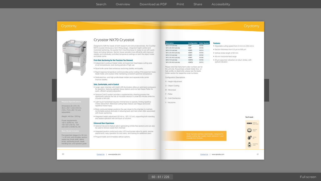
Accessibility (221, 4)
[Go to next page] (177, 177)
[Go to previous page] (144, 177)
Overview (123, 4)
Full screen (308, 177)
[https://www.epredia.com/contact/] (100, 154)
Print (180, 4)
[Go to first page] (136, 177)
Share (198, 4)
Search (101, 4)
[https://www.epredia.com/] (114, 154)
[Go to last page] (185, 177)
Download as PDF (153, 4)
